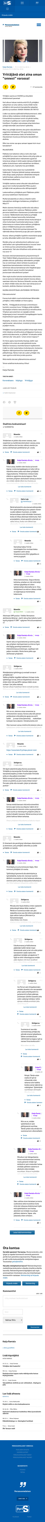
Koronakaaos (8, 380)
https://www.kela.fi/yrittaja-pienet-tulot (21, 750)
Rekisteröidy (30, 1283)
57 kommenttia (37, 87)
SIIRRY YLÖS (21, 1498)
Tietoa (22, 1472)
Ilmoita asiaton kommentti (21, 452)
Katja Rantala (7, 67)
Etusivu (22, 1470)
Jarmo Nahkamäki (14, 1401)
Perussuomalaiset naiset (22, 1455)
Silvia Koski (11, 1426)
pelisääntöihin (17, 1262)
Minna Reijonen (14, 1418)
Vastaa (6, 452)
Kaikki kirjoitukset (9, 393)
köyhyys (19, 380)
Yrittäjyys (29, 380)
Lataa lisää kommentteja (22, 1232)
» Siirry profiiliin (9, 1348)
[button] (39, 24)
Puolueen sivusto (22, 1450)
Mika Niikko (13, 1409)
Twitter (29, 1517)
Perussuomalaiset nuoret (22, 1457)
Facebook (16, 1517)
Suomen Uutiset (22, 1452)
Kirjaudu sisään (7, 15)
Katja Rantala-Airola (25, 460)
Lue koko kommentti (24, 487)
